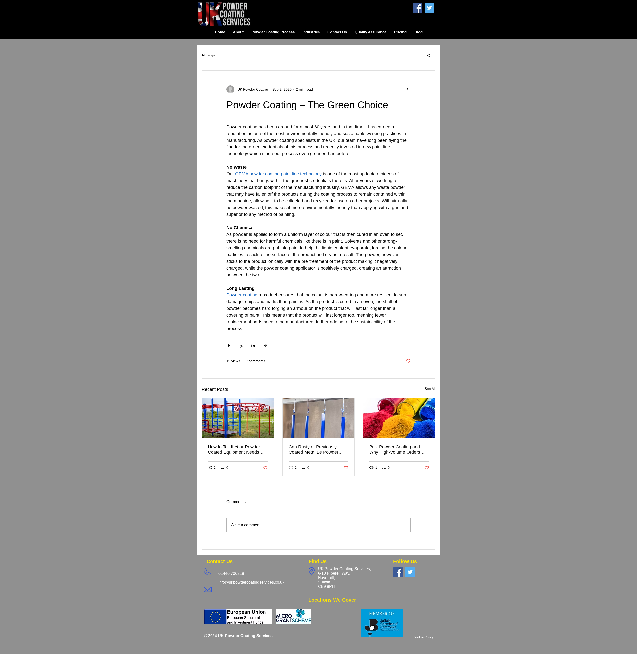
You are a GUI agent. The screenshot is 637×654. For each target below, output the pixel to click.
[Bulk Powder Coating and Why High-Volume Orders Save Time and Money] (399, 418)
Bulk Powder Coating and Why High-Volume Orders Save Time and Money (394, 449)
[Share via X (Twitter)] (241, 345)
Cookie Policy (424, 637)
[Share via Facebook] (228, 345)
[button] (429, 55)
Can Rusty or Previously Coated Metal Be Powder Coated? (313, 449)
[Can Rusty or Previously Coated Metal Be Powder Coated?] (319, 418)
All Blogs (208, 55)
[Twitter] (429, 8)
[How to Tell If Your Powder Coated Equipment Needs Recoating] (238, 418)
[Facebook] (417, 8)
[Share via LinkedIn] (253, 345)
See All (430, 389)
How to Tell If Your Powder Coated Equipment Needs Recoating (234, 449)
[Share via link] (265, 345)
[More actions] (408, 89)
